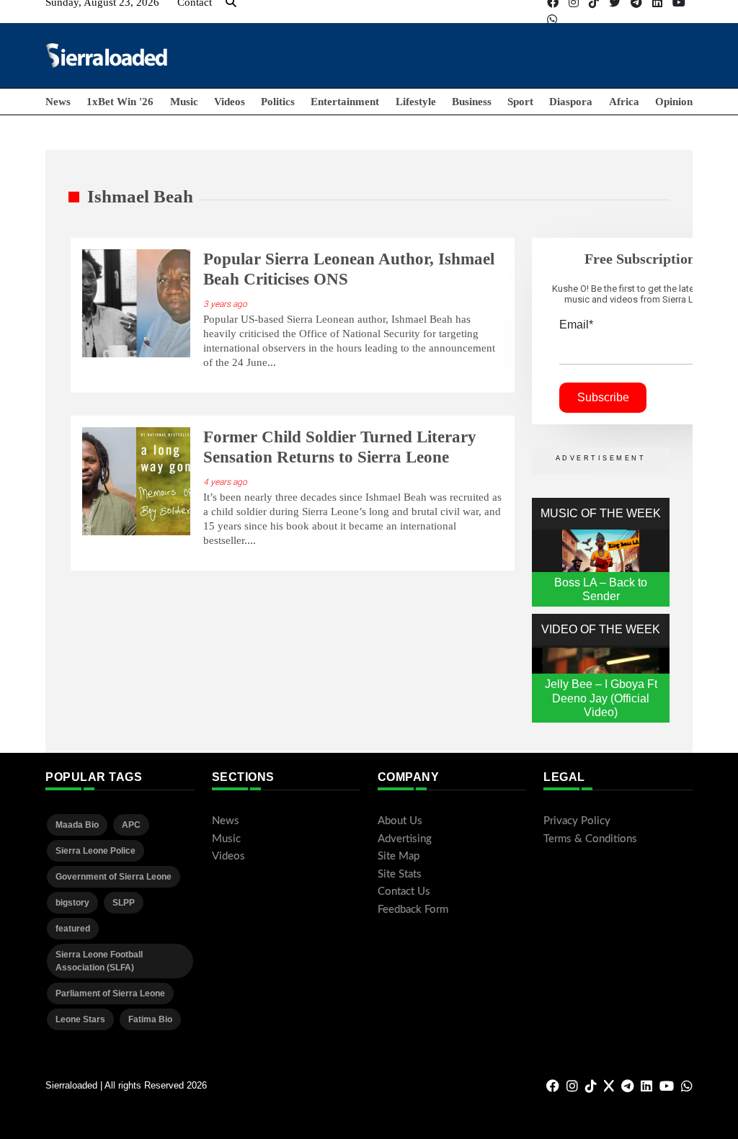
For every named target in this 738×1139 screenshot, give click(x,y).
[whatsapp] (552, 20)
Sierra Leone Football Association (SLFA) (99, 961)
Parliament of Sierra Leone (110, 993)
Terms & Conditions (590, 839)
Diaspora (570, 101)
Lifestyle (416, 101)
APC (131, 825)
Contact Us (404, 891)
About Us (400, 821)
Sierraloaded (71, 1085)
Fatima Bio (150, 1019)
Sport (520, 101)
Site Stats (400, 874)
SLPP (123, 903)
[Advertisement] (430, 54)
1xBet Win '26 (120, 101)
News (58, 101)
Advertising (405, 839)
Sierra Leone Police (95, 851)
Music (184, 101)
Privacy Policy (576, 821)
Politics (278, 101)
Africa (624, 101)
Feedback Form (413, 909)
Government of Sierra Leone (113, 877)
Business (472, 101)
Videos (229, 101)
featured (72, 929)
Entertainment (345, 101)
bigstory (72, 903)
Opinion (674, 101)
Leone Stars (80, 1019)
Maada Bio (77, 825)
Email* (576, 324)
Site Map (398, 856)
